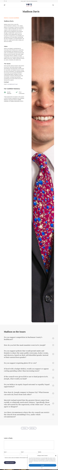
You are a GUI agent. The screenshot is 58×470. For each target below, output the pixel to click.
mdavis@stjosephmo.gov (12, 84)
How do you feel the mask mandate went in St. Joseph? (25, 345)
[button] (55, 455)
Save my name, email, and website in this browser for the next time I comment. (21, 457)
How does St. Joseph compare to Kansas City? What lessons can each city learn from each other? (26, 393)
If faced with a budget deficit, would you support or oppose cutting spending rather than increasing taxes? (26, 370)
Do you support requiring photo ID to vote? (20, 363)
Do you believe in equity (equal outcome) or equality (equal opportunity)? (26, 385)
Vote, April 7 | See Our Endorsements (29, 1)
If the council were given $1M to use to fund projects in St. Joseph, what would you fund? (26, 378)
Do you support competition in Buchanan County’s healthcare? (23, 338)
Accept (42, 465)
